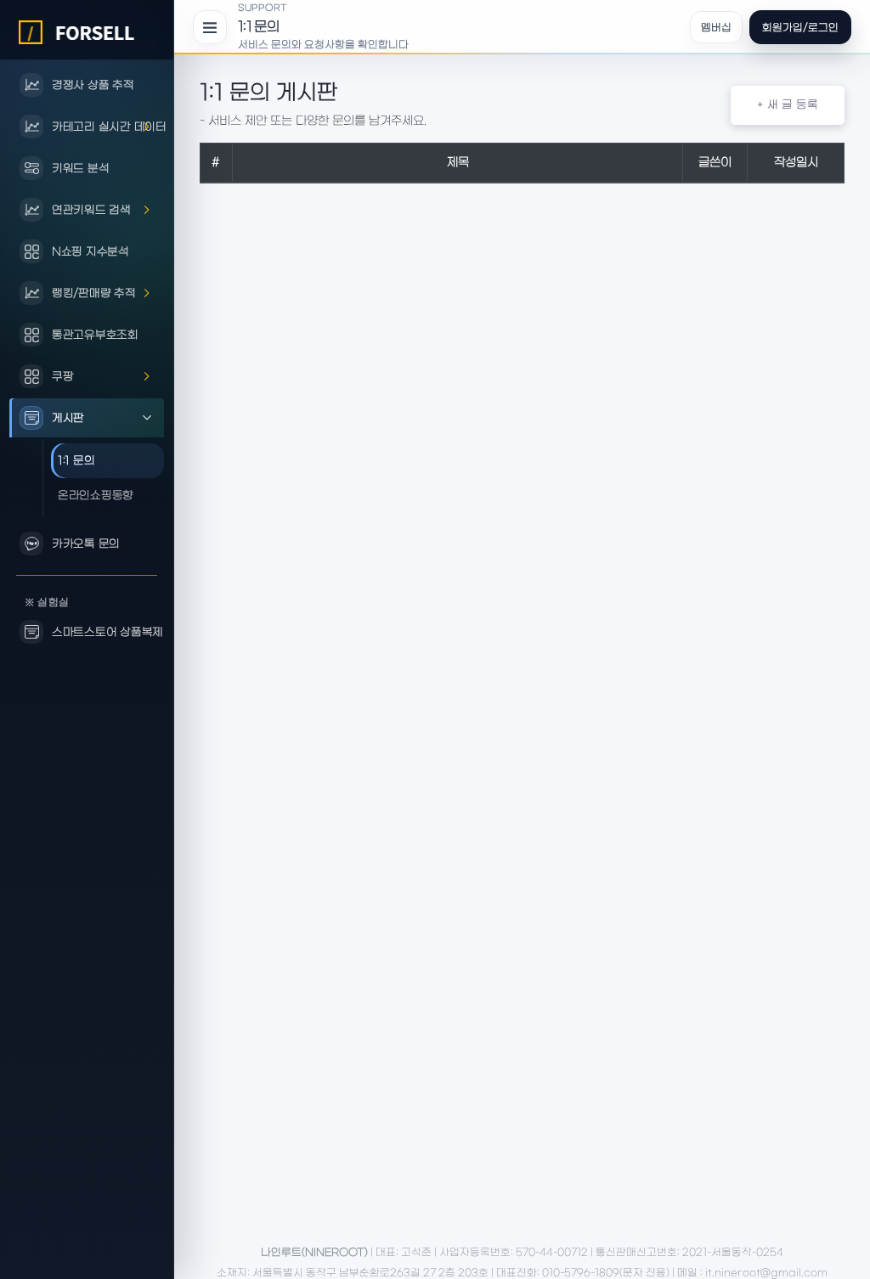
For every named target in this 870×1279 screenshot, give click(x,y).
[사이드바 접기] (210, 27)
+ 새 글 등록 (787, 104)
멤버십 (716, 27)
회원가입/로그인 (800, 27)
